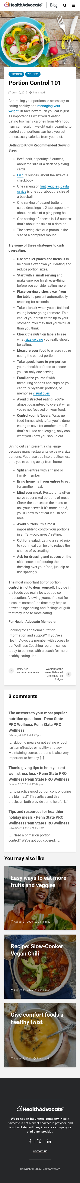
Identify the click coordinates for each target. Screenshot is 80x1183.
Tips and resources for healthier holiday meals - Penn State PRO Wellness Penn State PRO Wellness (39, 817)
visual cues (41, 393)
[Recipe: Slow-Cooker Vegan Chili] (40, 966)
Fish (20, 175)
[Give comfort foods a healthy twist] (40, 1035)
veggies (53, 186)
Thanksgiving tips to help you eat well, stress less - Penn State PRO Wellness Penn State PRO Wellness (39, 773)
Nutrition (16, 74)
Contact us (40, 1151)
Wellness (33, 74)
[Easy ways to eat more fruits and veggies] (40, 898)
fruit (43, 186)
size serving (34, 339)
